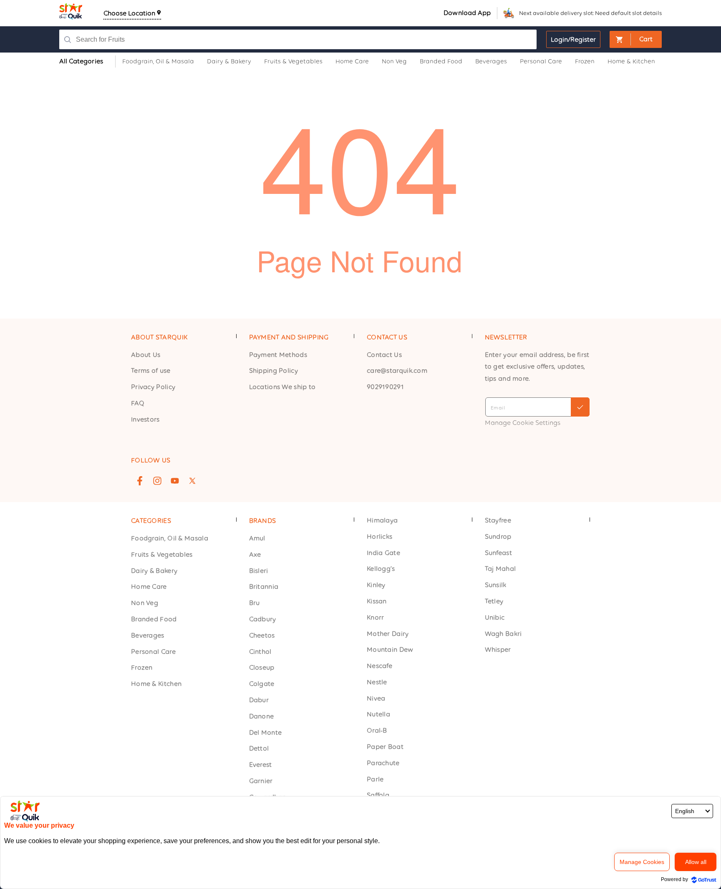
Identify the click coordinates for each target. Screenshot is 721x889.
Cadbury (262, 619)
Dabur (259, 700)
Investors (145, 419)
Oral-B (377, 731)
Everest (260, 764)
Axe (255, 554)
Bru (254, 603)
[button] (636, 39)
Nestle (377, 682)
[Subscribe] (580, 407)
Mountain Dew (390, 650)
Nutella (378, 714)
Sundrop (498, 536)
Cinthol (260, 651)
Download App (467, 13)
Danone (261, 716)
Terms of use (151, 371)
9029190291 (385, 387)
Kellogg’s (381, 569)
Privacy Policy (153, 387)
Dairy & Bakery (154, 571)
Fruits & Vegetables (162, 554)
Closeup (262, 668)
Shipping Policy (273, 371)
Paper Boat (385, 747)
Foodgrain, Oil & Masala (169, 538)
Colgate (262, 684)
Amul (257, 538)
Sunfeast (498, 553)
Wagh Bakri (503, 634)
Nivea (376, 698)
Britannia (264, 587)
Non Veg (144, 603)
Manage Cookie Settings (522, 423)
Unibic (495, 617)
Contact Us (384, 355)
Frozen (142, 668)
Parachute (383, 763)
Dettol (259, 749)
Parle (375, 779)
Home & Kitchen (156, 684)
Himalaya (382, 520)
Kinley (376, 585)
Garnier (261, 781)
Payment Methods (278, 355)
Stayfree (498, 520)
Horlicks (379, 536)
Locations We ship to (282, 387)
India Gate (383, 553)
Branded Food (154, 619)
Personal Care (153, 651)
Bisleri (258, 571)
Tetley (494, 601)
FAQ (137, 403)
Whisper (498, 650)
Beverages (147, 635)
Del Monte (265, 732)
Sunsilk (496, 585)
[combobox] (287, 39)
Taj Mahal (500, 569)
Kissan (377, 601)
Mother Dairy (388, 634)
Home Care (149, 587)
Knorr (375, 617)
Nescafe (379, 666)
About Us (145, 355)
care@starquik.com (397, 371)
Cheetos (262, 635)
